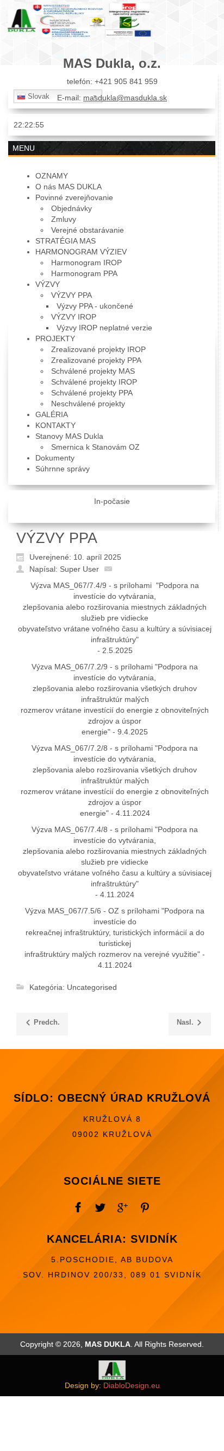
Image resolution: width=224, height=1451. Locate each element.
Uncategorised (92, 987)
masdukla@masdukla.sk (125, 97)
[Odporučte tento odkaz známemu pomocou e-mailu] (110, 568)
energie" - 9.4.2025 (115, 731)
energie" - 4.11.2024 (115, 813)
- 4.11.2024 (114, 894)
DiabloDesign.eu (131, 1385)
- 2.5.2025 (115, 650)
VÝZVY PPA (56, 538)
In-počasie (112, 501)
